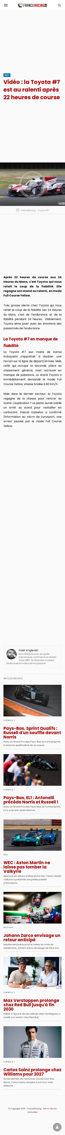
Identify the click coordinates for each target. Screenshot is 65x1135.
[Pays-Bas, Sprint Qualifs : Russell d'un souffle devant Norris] (32, 700)
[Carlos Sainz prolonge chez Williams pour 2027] (32, 1042)
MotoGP (8, 927)
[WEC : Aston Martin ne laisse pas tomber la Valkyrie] (32, 835)
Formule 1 (9, 720)
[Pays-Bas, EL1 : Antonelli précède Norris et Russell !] (32, 770)
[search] (60, 5)
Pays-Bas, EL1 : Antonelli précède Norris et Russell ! (30, 800)
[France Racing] (32, 5)
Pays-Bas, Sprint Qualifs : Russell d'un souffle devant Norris (32, 732)
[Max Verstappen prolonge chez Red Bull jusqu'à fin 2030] (32, 973)
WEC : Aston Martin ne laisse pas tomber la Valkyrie (26, 867)
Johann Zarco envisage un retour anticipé (31, 938)
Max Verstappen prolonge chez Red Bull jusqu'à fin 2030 (31, 1005)
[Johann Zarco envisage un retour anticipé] (32, 908)
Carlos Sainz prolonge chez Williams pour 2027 (32, 1072)
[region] (32, 40)
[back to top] (57, 1127)
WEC (7, 75)
